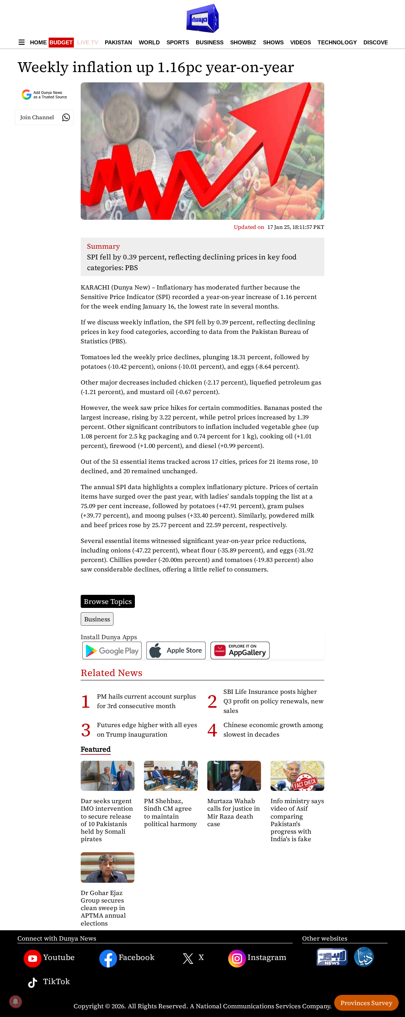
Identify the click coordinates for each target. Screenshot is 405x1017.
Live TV (87, 42)
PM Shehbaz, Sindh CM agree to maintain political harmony (170, 812)
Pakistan (118, 42)
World (149, 42)
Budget (61, 42)
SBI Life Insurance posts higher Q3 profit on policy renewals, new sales (273, 701)
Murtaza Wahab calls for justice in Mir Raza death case (233, 812)
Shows (273, 42)
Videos (300, 42)
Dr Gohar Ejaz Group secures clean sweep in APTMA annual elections (103, 907)
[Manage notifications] (15, 1001)
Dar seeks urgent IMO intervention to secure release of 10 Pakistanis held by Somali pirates (107, 819)
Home (38, 42)
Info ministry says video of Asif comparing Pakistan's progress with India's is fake (297, 819)
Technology (337, 42)
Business (209, 42)
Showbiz (243, 42)
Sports (178, 42)
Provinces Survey (366, 1002)
